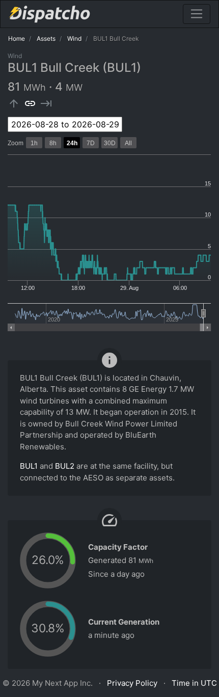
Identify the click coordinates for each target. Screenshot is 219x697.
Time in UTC (194, 683)
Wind (74, 38)
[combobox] (65, 124)
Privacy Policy (132, 683)
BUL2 (64, 466)
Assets (46, 38)
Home (16, 38)
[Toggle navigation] (196, 13)
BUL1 (29, 466)
